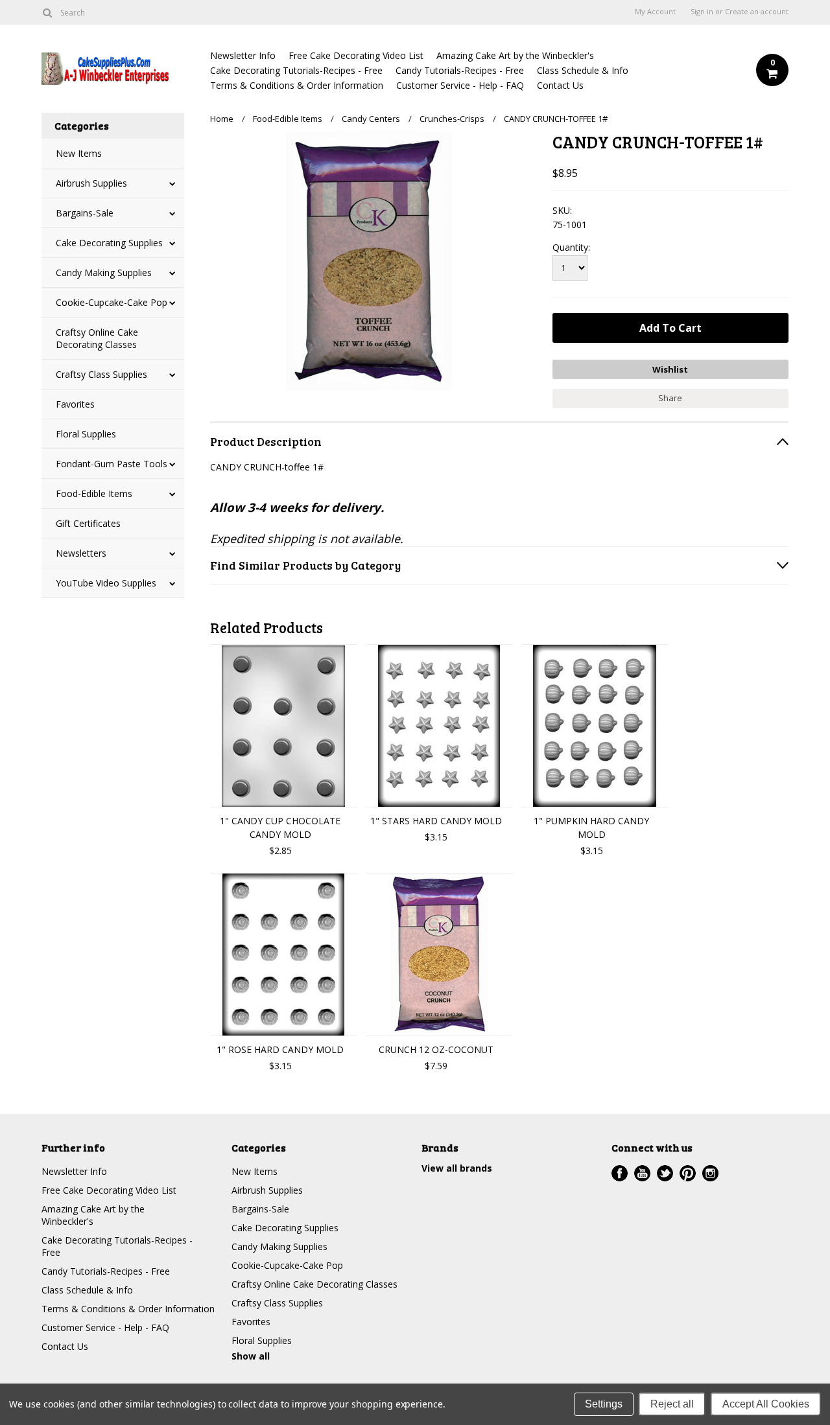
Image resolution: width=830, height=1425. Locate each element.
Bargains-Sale (84, 213)
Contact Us (560, 85)
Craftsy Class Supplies (101, 374)
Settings (603, 1403)
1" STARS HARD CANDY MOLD (436, 821)
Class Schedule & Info (582, 70)
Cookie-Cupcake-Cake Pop (111, 302)
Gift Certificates (88, 523)
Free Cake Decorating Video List (356, 55)
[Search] (47, 12)
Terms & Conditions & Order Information (296, 85)
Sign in (702, 11)
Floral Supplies (86, 434)
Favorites (75, 404)
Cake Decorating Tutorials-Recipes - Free (296, 70)
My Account (655, 11)
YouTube (642, 1173)
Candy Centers (371, 118)
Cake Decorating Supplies (109, 243)
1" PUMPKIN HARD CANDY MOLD (591, 827)
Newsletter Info (243, 55)
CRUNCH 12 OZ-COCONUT (436, 1049)
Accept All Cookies (765, 1403)
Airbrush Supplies (91, 183)
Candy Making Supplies (104, 272)
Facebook (619, 1173)
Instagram (710, 1173)
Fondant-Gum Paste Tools (111, 464)
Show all (250, 1356)
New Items (79, 153)
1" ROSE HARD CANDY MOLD (280, 1049)
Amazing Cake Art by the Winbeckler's (515, 55)
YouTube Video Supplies (106, 583)
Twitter (665, 1173)
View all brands (456, 1168)
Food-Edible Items (94, 493)
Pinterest (688, 1173)
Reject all (672, 1403)
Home (221, 118)
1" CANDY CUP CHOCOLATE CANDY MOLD (280, 827)
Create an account (756, 11)
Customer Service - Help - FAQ (460, 85)
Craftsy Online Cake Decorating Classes (97, 338)
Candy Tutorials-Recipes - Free (460, 70)
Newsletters (81, 553)
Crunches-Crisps (452, 118)
